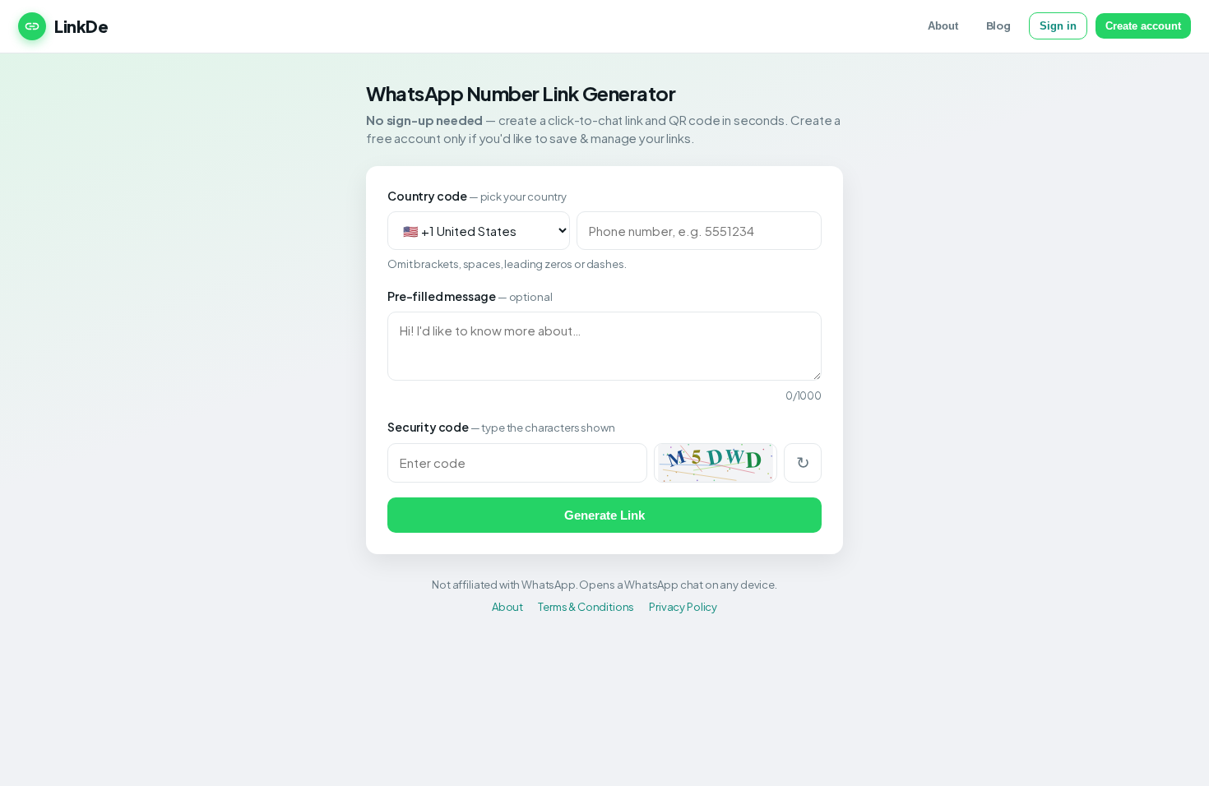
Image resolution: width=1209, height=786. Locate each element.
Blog (998, 25)
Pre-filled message (469, 296)
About (943, 26)
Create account (1143, 26)
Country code (477, 195)
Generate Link (604, 515)
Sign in (1058, 26)
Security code (500, 426)
